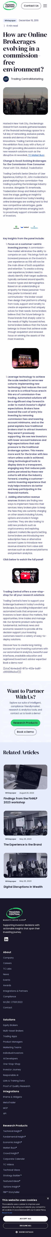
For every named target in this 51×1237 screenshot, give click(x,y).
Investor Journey (12, 1069)
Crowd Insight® (11, 1153)
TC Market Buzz (36, 155)
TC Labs (7, 968)
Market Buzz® (10, 1147)
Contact (7, 1007)
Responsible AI (10, 1075)
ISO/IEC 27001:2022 (13, 1002)
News (6, 974)
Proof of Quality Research (16, 1086)
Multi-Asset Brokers (13, 1030)
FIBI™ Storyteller (11, 1192)
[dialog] (25, 1216)
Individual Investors (13, 1052)
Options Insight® (11, 1186)
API (4, 1113)
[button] (45, 6)
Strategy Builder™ (12, 1175)
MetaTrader (9, 1102)
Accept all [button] (25, 1218)
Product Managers (13, 1041)
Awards (7, 985)
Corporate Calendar (14, 1158)
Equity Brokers (10, 1025)
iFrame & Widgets (12, 1096)
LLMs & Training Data (14, 1080)
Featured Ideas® (11, 1181)
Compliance (9, 996)
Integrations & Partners (15, 990)
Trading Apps (10, 1036)
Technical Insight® (12, 1131)
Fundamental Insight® (14, 1136)
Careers (7, 963)
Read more (7, 1213)
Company (8, 957)
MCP (5, 1108)
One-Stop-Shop (11, 1063)
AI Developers (10, 1058)
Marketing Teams (12, 1047)
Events (6, 979)
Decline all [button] (25, 1225)
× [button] (48, 1198)
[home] (10, 5)
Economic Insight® (12, 1142)
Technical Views (11, 1169)
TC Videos (8, 1164)
